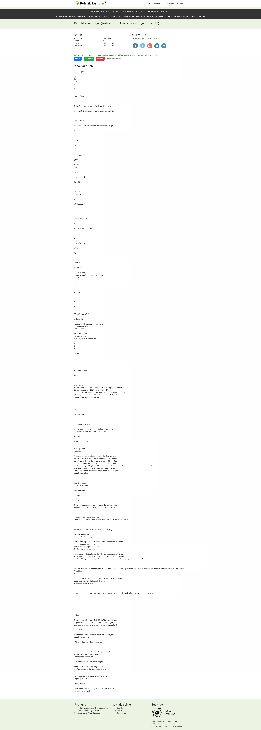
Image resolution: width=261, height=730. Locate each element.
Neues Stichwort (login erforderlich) (145, 38)
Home (144, 3)
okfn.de (158, 724)
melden (100, 59)
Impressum (121, 710)
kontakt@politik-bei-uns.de (167, 721)
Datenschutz (121, 713)
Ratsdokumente (154, 3)
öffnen (77, 59)
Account (180, 3)
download (89, 59)
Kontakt (120, 708)
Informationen (168, 3)
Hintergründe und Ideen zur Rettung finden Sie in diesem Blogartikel (178, 16)
